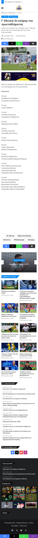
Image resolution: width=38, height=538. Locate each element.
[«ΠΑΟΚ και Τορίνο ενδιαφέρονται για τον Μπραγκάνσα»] (28, 365)
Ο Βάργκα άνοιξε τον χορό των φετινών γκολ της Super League (9, 335)
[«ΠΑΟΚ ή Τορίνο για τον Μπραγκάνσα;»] (19, 497)
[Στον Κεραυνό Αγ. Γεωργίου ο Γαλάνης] (31, 490)
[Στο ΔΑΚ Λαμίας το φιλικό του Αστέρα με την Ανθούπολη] (31, 505)
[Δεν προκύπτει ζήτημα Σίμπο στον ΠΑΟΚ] (9, 365)
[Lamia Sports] (19, 8)
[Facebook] (4, 43)
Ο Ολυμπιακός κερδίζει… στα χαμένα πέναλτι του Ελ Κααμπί (28, 316)
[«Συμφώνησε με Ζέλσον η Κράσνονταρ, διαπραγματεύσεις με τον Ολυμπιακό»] (31, 497)
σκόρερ (31, 240)
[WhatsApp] (19, 43)
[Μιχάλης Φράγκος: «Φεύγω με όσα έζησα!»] (9, 308)
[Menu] (2, 8)
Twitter (4, 513)
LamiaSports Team (8, 35)
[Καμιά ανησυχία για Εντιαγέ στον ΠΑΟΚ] (28, 347)
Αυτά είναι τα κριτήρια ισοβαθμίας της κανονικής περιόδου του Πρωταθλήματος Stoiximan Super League (28, 294)
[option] (19, 262)
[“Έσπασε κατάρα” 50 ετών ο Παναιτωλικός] (9, 347)
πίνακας (7, 240)
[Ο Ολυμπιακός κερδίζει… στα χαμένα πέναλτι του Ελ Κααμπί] (28, 308)
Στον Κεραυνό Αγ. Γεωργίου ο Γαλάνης (16, 2)
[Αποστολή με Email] (33, 43)
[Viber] (26, 43)
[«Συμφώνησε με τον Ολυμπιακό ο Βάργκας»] (19, 505)
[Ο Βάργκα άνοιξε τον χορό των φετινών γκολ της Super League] (9, 327)
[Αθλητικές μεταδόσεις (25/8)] (9, 284)
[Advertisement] (19, 212)
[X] (12, 43)
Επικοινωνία (23, 525)
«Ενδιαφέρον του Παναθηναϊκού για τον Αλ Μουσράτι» (28, 335)
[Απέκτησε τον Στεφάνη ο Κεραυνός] (7, 490)
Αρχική (4, 12)
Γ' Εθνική (19, 12)
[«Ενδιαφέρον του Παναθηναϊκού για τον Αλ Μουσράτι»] (28, 327)
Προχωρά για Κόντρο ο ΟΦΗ (19, 264)
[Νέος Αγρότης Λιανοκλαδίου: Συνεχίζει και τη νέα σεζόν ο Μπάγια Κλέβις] (7, 497)
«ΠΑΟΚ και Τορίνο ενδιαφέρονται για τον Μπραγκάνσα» (27, 373)
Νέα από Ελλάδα (25, 236)
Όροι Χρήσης (14, 525)
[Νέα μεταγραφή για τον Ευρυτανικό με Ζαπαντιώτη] (19, 490)
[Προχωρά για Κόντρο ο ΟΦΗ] (7, 505)
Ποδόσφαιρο (11, 12)
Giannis (31, 523)
